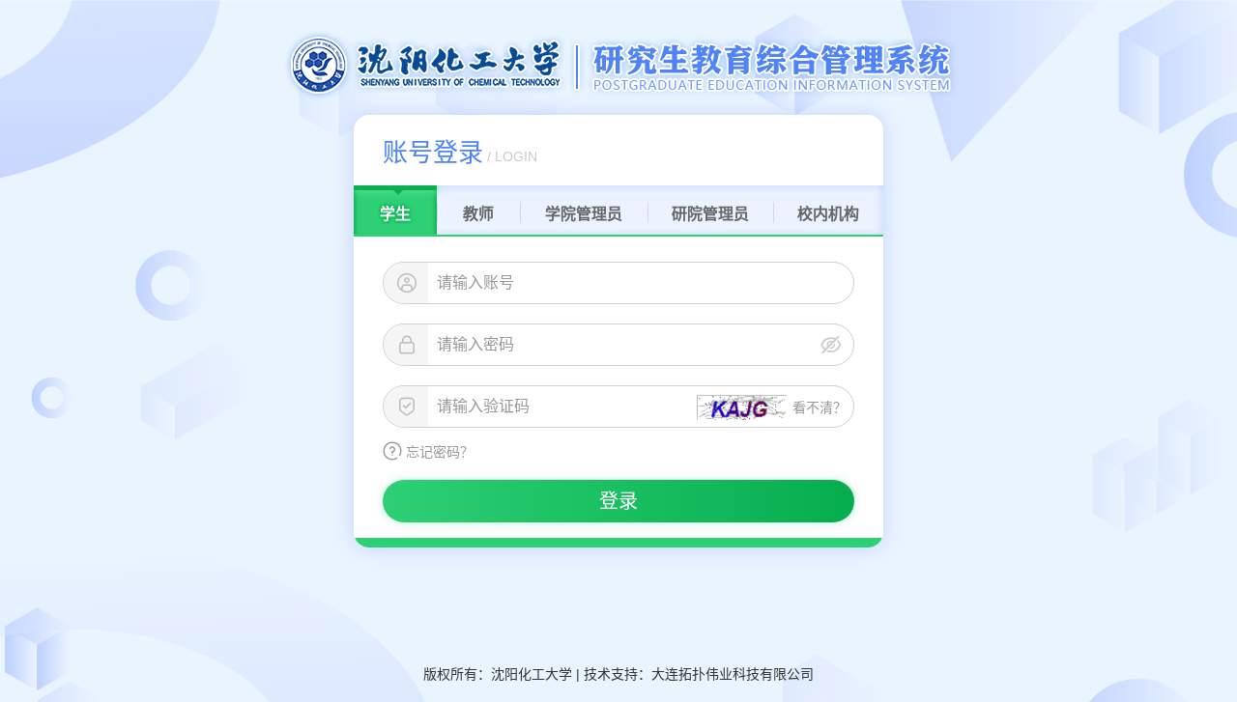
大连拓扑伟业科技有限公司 (732, 674)
